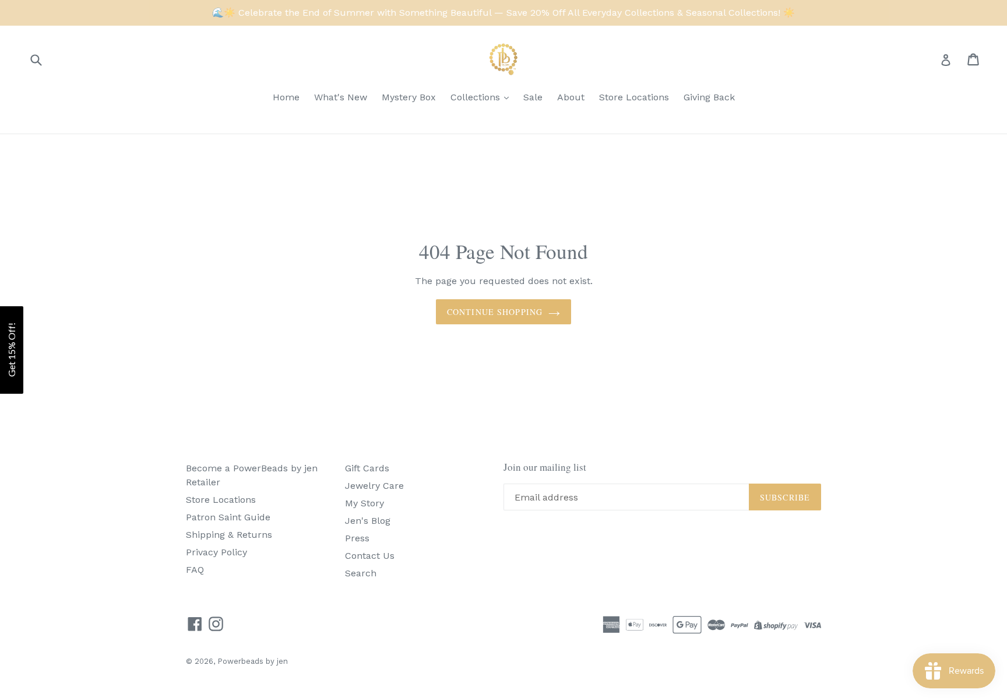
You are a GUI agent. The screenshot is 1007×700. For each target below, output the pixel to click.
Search (360, 573)
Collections (476, 97)
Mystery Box (409, 97)
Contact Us (370, 555)
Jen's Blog (367, 520)
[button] (11, 350)
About (571, 97)
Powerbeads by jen (252, 661)
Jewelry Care (374, 485)
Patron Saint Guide (228, 517)
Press (357, 538)
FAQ (195, 569)
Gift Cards (367, 468)
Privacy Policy (216, 552)
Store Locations (634, 97)
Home (286, 97)
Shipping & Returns (229, 534)
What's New (340, 97)
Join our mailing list (545, 467)
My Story (364, 503)
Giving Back (709, 97)
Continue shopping (495, 311)
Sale (533, 97)
